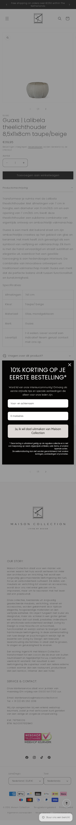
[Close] (69, 364)
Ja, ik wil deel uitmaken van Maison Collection (38, 431)
